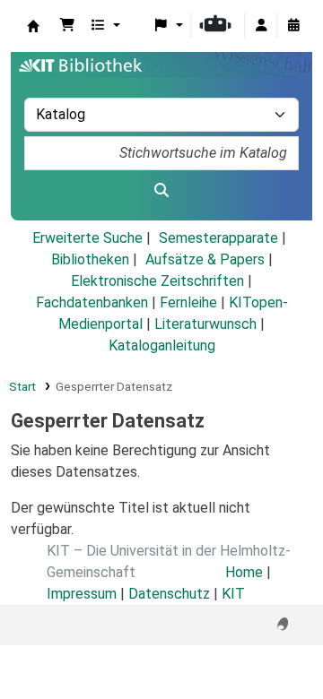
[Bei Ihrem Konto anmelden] (261, 26)
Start (22, 386)
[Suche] (161, 191)
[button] (67, 26)
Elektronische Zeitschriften (157, 280)
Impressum (82, 593)
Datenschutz (169, 593)
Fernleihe (188, 302)
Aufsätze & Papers (205, 259)
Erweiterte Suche (87, 237)
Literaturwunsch (205, 323)
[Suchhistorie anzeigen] (293, 26)
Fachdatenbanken (92, 302)
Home (244, 572)
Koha (33, 26)
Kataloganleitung (162, 345)
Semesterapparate (218, 237)
